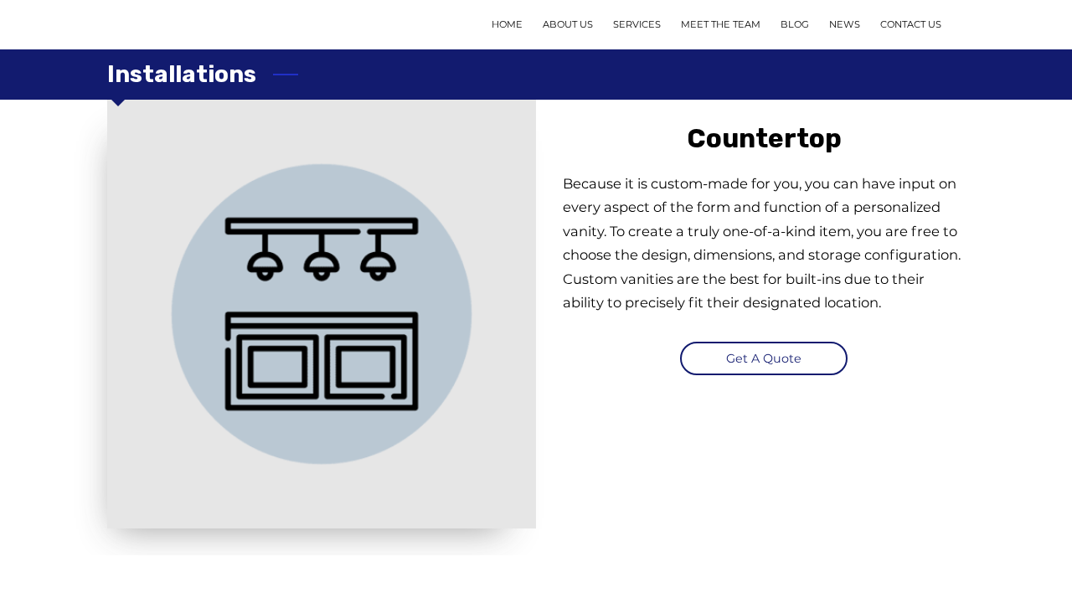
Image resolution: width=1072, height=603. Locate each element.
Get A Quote (764, 358)
